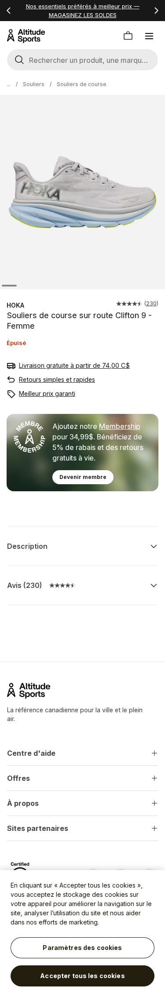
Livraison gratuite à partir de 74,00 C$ (74, 365)
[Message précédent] (9, 10)
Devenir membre (82, 477)
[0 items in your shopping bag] (128, 36)
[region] (82, 933)
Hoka (15, 305)
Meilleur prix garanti (47, 393)
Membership (119, 426)
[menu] (149, 36)
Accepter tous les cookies (82, 975)
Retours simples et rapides (57, 379)
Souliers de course (81, 84)
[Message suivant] (156, 10)
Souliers (33, 84)
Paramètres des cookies (82, 947)
